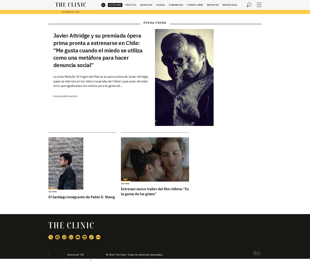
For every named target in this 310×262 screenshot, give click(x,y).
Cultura (52, 192)
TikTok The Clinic (91, 237)
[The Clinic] (70, 4)
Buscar (249, 5)
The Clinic (103, 5)
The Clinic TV (78, 237)
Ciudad (160, 5)
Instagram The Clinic (64, 237)
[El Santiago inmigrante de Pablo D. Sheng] (82, 163)
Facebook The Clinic (57, 237)
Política (130, 5)
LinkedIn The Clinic (84, 237)
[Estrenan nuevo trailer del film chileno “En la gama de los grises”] (155, 159)
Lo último (115, 5)
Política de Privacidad (76, 259)
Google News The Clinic (98, 237)
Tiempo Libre (195, 5)
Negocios (146, 5)
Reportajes (230, 5)
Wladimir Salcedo (68, 96)
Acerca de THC (75, 254)
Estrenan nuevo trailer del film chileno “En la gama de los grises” (155, 191)
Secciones (259, 5)
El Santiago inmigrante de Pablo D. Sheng (81, 197)
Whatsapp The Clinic (71, 237)
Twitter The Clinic (50, 237)
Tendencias (176, 5)
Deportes (213, 5)
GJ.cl (257, 254)
